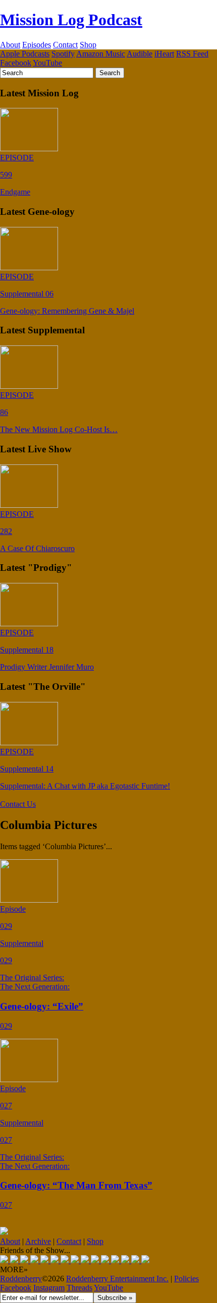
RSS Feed (192, 53)
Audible (139, 53)
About (10, 44)
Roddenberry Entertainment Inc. (117, 1278)
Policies (186, 1278)
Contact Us (18, 804)
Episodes (36, 44)
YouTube (47, 62)
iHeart (164, 53)
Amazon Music (100, 53)
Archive (38, 1241)
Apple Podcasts (24, 53)
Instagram (49, 1287)
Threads (79, 1287)
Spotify (63, 53)
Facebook (15, 62)
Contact (65, 44)
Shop (88, 44)
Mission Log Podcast (71, 20)
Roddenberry (21, 1278)
